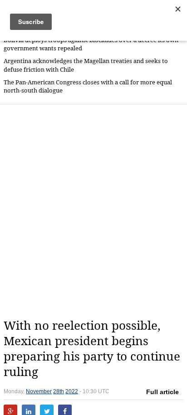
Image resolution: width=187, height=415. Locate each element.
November (39, 391)
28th (58, 391)
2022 (71, 391)
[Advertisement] (93, 211)
